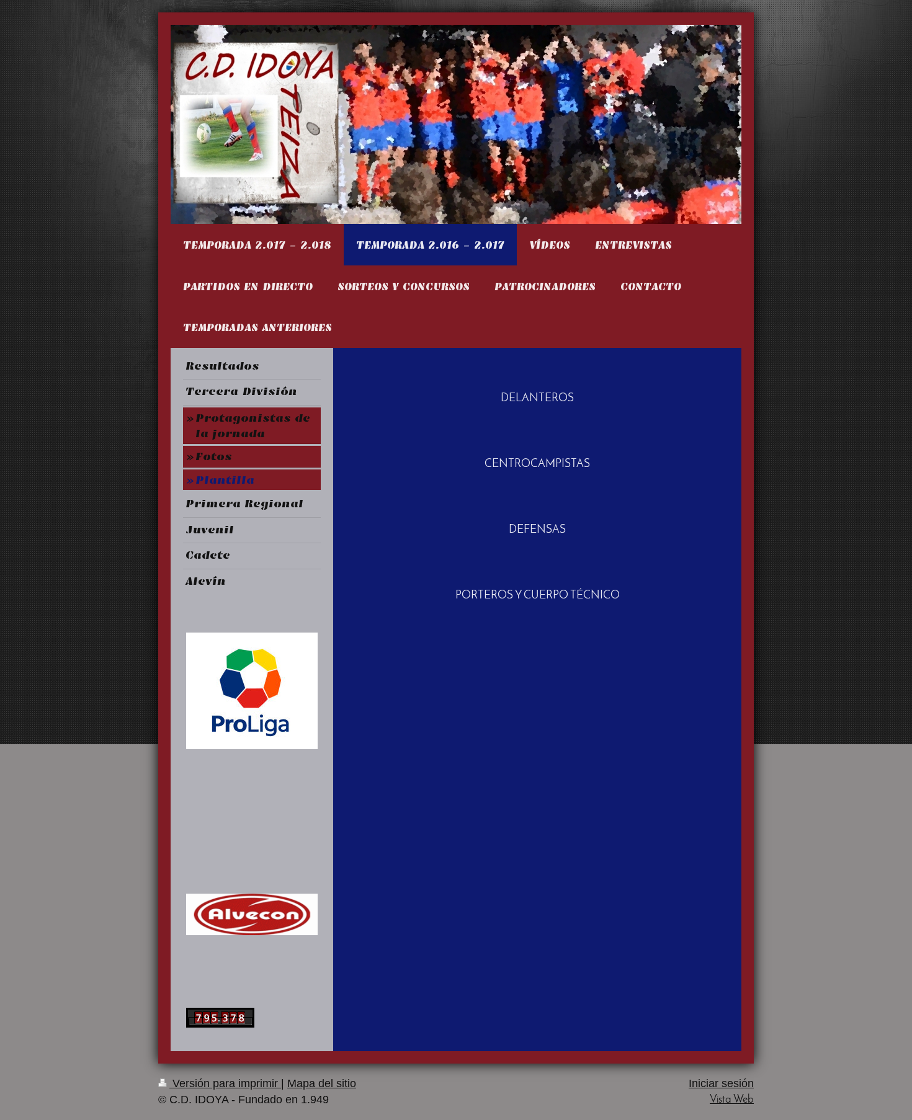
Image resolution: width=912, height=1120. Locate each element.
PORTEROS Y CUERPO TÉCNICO (537, 596)
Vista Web (732, 1100)
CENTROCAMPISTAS (537, 464)
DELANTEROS (537, 398)
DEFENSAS (537, 530)
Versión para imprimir (225, 1083)
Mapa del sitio (321, 1083)
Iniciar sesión (721, 1083)
